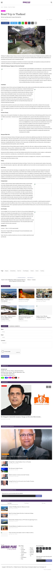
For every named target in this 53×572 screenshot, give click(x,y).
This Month (26, 503)
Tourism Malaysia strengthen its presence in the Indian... (21, 526)
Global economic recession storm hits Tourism (19, 474)
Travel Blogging (26, 270)
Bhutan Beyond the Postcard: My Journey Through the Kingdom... (26, 317)
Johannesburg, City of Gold (43, 299)
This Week (9, 503)
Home (22, 547)
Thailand (32, 270)
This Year (43, 503)
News (22, 555)
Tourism (37, 270)
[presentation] (47, 387)
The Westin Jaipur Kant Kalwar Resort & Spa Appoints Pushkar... (20, 417)
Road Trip (19, 270)
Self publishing (12, 270)
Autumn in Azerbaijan (24, 299)
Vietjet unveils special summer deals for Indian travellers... (21, 532)
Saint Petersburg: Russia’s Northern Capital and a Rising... (21, 513)
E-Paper (31, 549)
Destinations (23, 557)
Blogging (6, 270)
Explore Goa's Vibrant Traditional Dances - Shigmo (43, 316)
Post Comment (5, 356)
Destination (3, 10)
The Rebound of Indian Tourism (15, 468)
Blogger (31, 547)
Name (2, 329)
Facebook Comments (14, 326)
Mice (22, 558)
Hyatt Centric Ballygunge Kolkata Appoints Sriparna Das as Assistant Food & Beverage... (13, 280)
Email (2, 334)
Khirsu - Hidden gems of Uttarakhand (7, 300)
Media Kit (32, 551)
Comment (3, 340)
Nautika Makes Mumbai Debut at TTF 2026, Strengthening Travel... (23, 519)
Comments (4, 326)
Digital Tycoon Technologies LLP (40, 567)
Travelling (42, 270)
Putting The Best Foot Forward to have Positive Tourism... (21, 481)
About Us (32, 552)
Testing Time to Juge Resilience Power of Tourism (20, 462)
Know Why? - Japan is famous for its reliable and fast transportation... (8, 317)
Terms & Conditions (47, 569)
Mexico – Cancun (31, 279)
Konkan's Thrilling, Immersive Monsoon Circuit (19, 506)
